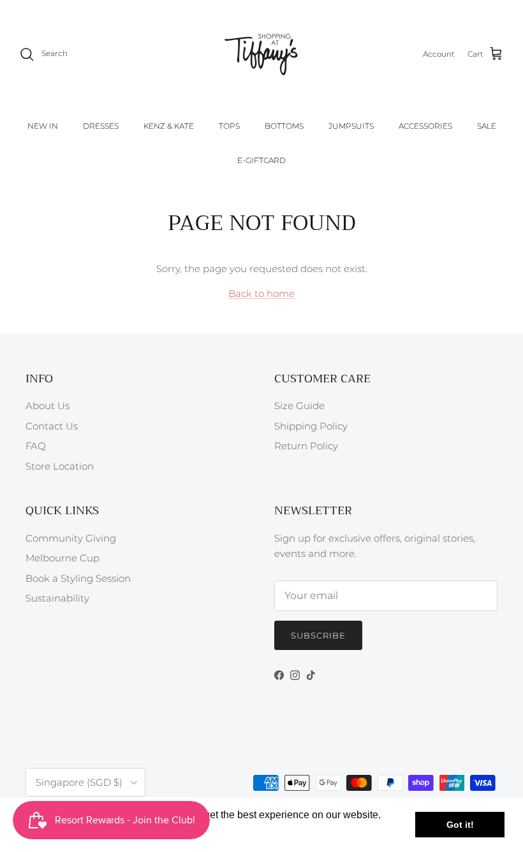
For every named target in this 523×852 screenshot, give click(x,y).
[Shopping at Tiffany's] (261, 54)
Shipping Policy (311, 426)
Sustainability (57, 598)
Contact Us (52, 426)
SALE (486, 126)
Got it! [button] (460, 825)
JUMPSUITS (351, 126)
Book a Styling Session (78, 578)
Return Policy (306, 446)
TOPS (229, 126)
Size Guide (299, 406)
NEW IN (42, 126)
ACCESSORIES (425, 126)
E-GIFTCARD (261, 160)
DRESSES (101, 126)
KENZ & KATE (169, 126)
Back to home (261, 293)
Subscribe (318, 635)
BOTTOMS (284, 126)
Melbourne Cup (62, 558)
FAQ (36, 446)
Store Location (60, 466)
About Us (48, 406)
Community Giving (71, 538)
